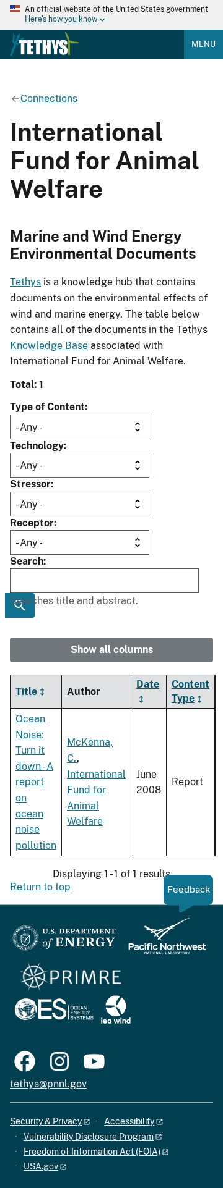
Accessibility (129, 1121)
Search (26, 561)
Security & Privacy (46, 1121)
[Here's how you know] (111, 15)
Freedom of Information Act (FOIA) (92, 1151)
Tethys (25, 282)
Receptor (32, 523)
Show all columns (112, 649)
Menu (203, 44)
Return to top (40, 887)
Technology (37, 446)
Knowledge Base (49, 346)
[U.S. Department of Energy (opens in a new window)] (64, 941)
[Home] (44, 44)
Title (26, 691)
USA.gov (41, 1166)
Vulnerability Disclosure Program (89, 1137)
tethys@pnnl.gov (48, 1084)
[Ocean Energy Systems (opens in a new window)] (55, 1010)
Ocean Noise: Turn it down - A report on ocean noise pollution (35, 782)
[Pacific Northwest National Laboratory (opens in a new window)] (162, 941)
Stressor (30, 484)
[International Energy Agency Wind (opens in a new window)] (116, 1010)
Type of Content (47, 407)
